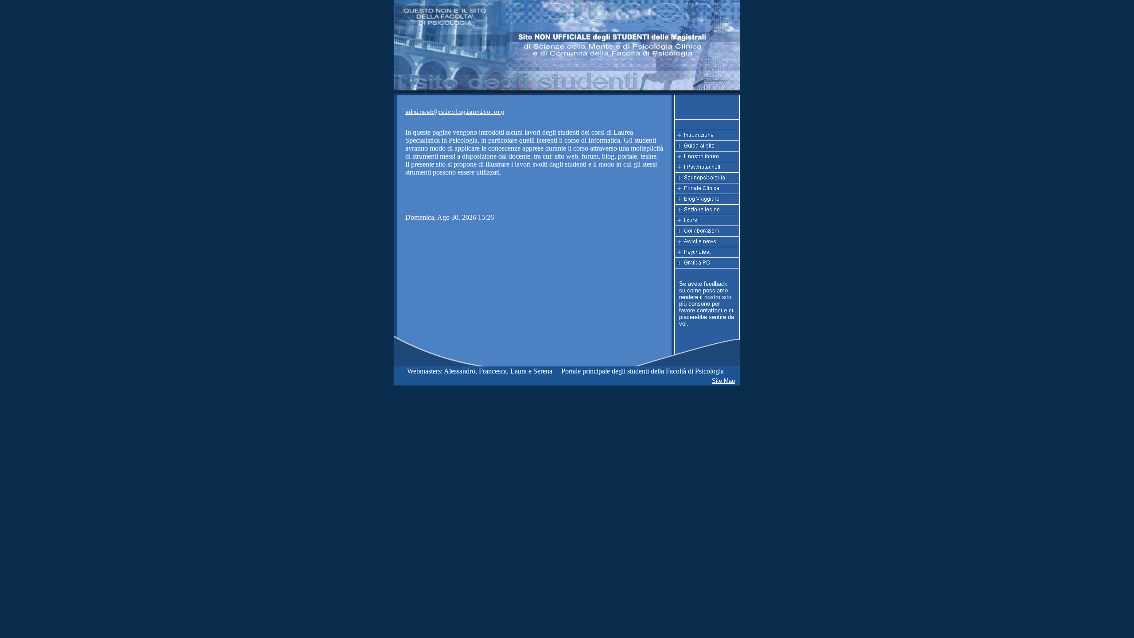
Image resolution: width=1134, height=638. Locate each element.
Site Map (723, 380)
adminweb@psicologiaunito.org (455, 112)
